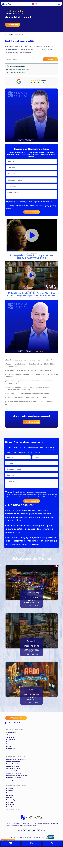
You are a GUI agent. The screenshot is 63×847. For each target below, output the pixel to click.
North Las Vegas (11, 800)
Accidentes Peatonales (13, 773)
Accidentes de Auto (12, 766)
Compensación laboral (13, 761)
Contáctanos (10, 751)
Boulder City (10, 804)
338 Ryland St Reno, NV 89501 (31, 698)
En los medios (10, 739)
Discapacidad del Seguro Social (16, 759)
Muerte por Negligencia (13, 777)
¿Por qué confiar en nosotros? (15, 72)
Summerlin (9, 790)
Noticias (8, 744)
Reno (8, 793)
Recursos (9, 746)
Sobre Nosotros (11, 732)
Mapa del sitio (10, 748)
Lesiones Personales (12, 764)
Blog (7, 741)
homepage (11, 49)
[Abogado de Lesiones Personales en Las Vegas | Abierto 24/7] (6, 4)
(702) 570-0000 (40, 140)
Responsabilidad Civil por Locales (17, 775)
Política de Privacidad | (16, 837)
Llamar (52, 845)
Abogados (9, 734)
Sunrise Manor (10, 806)
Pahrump (9, 797)
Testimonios (10, 737)
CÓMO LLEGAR (32, 605)
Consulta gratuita (12, 24)
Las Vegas (9, 788)
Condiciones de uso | (29, 837)
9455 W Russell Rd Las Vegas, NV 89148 (31, 650)
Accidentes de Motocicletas (15, 770)
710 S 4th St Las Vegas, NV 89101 (31, 601)
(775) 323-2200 (31, 694)
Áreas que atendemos (13, 809)
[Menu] (59, 3)
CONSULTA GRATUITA (25, 140)
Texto (10, 845)
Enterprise (9, 802)
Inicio (5, 34)
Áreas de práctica (12, 780)
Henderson (9, 795)
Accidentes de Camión (13, 768)
